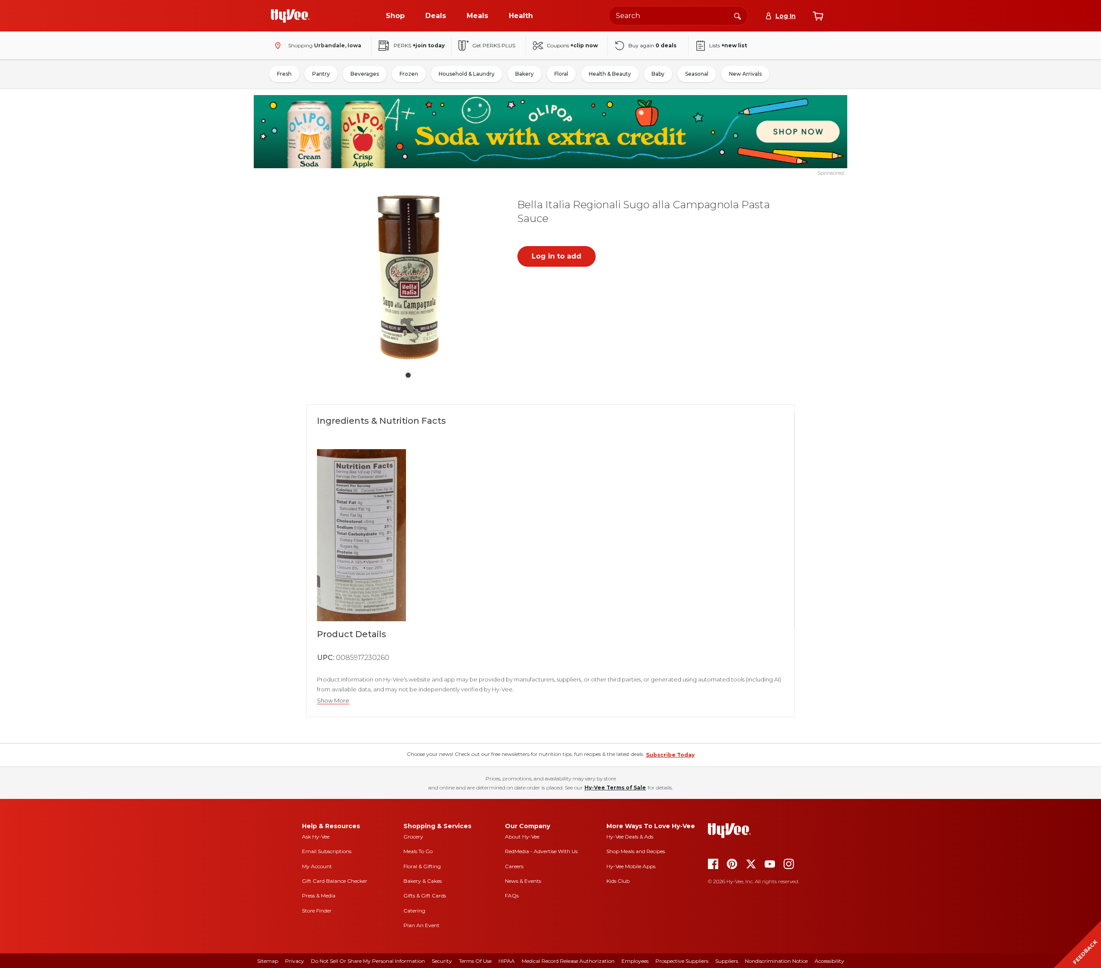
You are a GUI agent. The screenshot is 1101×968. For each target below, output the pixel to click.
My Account (317, 866)
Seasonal (696, 74)
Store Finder (317, 910)
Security (442, 961)
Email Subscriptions (326, 851)
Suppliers (726, 961)
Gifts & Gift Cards (424, 895)
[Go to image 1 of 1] (408, 375)
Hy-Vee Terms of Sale (615, 787)
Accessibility (829, 961)
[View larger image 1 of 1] (408, 277)
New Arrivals (745, 74)
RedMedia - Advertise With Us (541, 851)
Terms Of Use (475, 961)
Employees (635, 961)
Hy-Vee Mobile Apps (630, 866)
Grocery (413, 836)
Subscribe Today (670, 755)
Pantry (321, 74)
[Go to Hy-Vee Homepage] (290, 16)
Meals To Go (418, 851)
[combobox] (678, 15)
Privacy (294, 961)
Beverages (365, 74)
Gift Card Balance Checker (334, 881)
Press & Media (318, 895)
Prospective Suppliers (681, 961)
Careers (514, 866)
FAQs (512, 895)
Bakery (524, 74)
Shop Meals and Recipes (635, 851)
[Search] (737, 15)
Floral (561, 74)
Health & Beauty (610, 74)
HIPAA (506, 961)
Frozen (409, 74)
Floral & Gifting (422, 866)
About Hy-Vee (522, 836)
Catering (414, 910)
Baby (658, 74)
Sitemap (267, 961)
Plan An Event (421, 925)
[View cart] (818, 16)
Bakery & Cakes (422, 881)
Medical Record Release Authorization (568, 961)
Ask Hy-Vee (315, 836)
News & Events (523, 881)
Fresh (284, 74)
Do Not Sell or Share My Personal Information (368, 961)
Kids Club (618, 881)
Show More (333, 700)
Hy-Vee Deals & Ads (629, 836)
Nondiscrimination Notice (776, 961)
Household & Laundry (467, 74)
